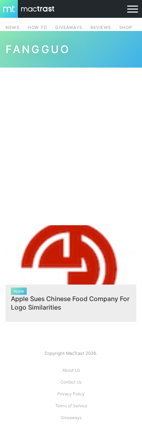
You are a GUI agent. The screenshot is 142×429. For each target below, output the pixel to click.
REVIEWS (100, 27)
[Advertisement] (71, 142)
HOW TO (37, 27)
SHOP (125, 27)
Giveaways (71, 417)
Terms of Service (71, 405)
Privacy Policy (71, 393)
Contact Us (71, 382)
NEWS (12, 27)
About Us (71, 370)
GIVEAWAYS (68, 27)
